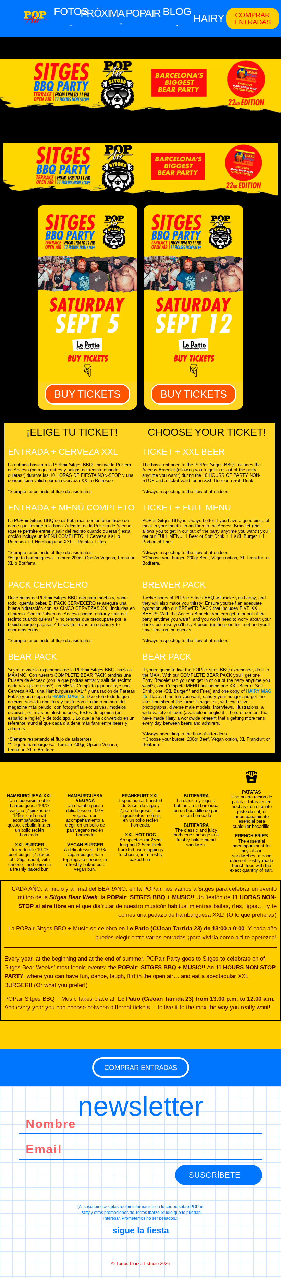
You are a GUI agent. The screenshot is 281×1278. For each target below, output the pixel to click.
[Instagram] (140, 1247)
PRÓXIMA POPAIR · (121, 18)
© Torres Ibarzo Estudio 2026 (140, 1263)
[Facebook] (116, 1247)
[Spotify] (164, 1247)
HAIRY (208, 18)
